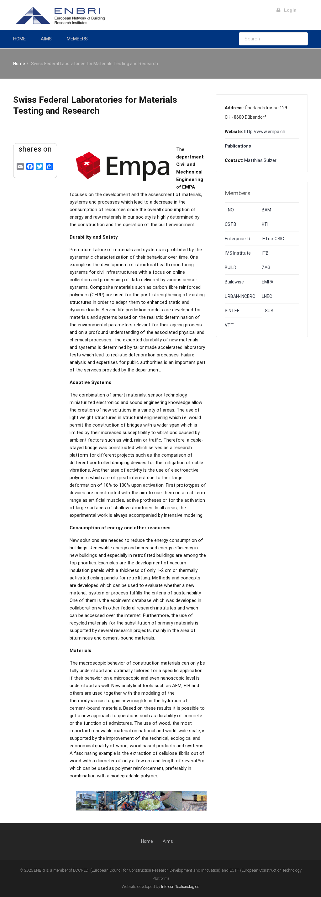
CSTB (230, 224)
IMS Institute (238, 253)
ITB (265, 253)
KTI (265, 224)
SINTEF (232, 310)
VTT (229, 325)
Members (77, 39)
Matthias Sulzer (260, 160)
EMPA (267, 281)
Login (288, 10)
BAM (266, 209)
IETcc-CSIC (273, 238)
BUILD (230, 267)
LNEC (267, 296)
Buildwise (234, 281)
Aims (46, 39)
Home (19, 39)
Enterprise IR (237, 238)
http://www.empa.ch (264, 131)
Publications (238, 145)
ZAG (266, 267)
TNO (229, 209)
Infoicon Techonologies (180, 886)
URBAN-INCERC (240, 296)
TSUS (267, 310)
